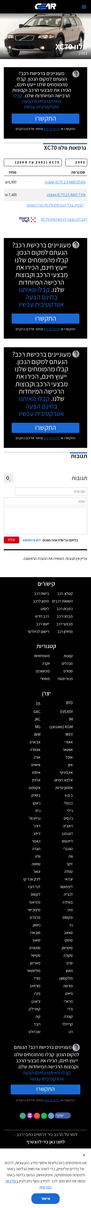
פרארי (68, 1001)
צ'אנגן (36, 1001)
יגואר (36, 871)
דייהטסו (67, 841)
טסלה (68, 871)
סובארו (35, 932)
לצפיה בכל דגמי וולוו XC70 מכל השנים (55, 205)
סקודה (68, 955)
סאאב (68, 932)
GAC (36, 711)
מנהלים (67, 663)
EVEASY (66, 711)
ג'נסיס (68, 818)
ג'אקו (36, 803)
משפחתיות (42, 655)
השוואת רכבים (62, 601)
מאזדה (67, 902)
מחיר (12, 172)
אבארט (35, 742)
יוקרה (46, 663)
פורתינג (35, 986)
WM (37, 734)
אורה (37, 757)
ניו (71, 925)
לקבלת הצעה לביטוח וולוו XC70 (64, 219)
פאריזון (35, 963)
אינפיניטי (66, 772)
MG (37, 726)
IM (71, 719)
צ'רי (70, 1009)
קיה (37, 1016)
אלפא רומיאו (63, 780)
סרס (69, 963)
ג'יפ (37, 810)
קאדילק (34, 1009)
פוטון (69, 970)
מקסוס (68, 917)
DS (38, 703)
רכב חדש (42, 616)
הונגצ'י (68, 848)
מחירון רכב (65, 631)
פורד (37, 978)
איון (70, 764)
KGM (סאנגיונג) (61, 726)
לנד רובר (34, 886)
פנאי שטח (65, 678)
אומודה (35, 749)
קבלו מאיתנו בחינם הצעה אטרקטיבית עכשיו (37, 101)
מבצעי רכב (64, 624)
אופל (69, 757)
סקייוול (35, 955)
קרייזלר (67, 1024)
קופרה (68, 1016)
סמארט (34, 947)
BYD (69, 702)
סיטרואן (67, 947)
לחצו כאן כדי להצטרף (46, 1142)
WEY (69, 734)
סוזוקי (68, 940)
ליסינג (44, 608)
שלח (11, 539)
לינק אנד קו (32, 879)
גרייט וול (34, 818)
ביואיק (35, 795)
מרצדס (35, 917)
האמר (36, 841)
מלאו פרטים (52, 128)
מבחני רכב (65, 616)
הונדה (36, 848)
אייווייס (35, 764)
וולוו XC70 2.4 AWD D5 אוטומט (65, 182)
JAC (37, 719)
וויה (71, 856)
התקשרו (45, 118)
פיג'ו (37, 993)
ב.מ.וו (69, 795)
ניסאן (36, 925)
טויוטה (36, 864)
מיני (70, 909)
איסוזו (36, 772)
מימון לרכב (41, 601)
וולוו (37, 856)
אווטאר (68, 749)
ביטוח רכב (41, 593)
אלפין (36, 780)
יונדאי (69, 879)
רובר (37, 1024)
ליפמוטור (66, 886)
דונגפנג (67, 833)
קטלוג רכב (65, 593)
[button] (63, 1115)
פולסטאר (33, 970)
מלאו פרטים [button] (52, 1100)
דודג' (36, 826)
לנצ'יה (68, 894)
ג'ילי (70, 810)
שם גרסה (78, 172)
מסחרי (45, 678)
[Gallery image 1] (7, 50)
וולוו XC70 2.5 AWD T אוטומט (66, 194)
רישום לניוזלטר (38, 631)
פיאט (69, 993)
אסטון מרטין (64, 787)
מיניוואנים (43, 671)
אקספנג (34, 787)
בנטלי (68, 803)
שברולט (34, 1031)
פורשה (68, 986)
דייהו (37, 833)
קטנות (68, 655)
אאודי (69, 742)
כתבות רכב (64, 608)
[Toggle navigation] (84, 6)
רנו (71, 1031)
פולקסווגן (66, 978)
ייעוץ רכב (42, 624)
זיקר (69, 864)
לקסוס (35, 894)
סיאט (36, 940)
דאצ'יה (68, 826)
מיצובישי (34, 909)
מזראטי (34, 902)
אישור (45, 1198)
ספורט (68, 671)
